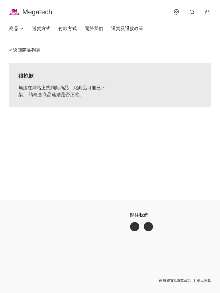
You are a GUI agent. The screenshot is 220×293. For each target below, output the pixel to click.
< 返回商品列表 (24, 50)
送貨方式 (41, 28)
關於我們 (94, 28)
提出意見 (204, 280)
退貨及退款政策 (127, 28)
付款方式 (67, 28)
